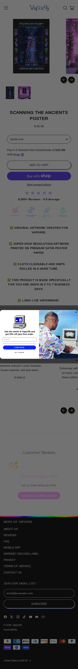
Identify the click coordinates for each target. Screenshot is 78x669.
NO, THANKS (19, 352)
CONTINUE (19, 347)
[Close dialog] (76, 312)
